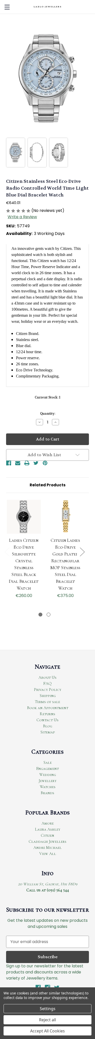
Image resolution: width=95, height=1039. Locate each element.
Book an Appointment (47, 707)
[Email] (17, 463)
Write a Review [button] (22, 217)
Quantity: (47, 413)
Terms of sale (47, 701)
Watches (47, 786)
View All (47, 853)
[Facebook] (8, 463)
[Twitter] (36, 463)
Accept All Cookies (47, 1031)
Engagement (47, 768)
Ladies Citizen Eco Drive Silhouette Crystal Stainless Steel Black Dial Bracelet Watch (24, 564)
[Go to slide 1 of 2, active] (40, 614)
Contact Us (47, 720)
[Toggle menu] (7, 7)
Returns (47, 713)
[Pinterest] (45, 463)
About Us (47, 677)
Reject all (47, 1020)
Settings (47, 1008)
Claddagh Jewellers (47, 841)
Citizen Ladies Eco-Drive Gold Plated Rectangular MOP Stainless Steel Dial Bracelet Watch (65, 564)
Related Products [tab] (48, 485)
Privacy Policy (47, 689)
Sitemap (47, 732)
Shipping (48, 695)
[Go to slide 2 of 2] (48, 614)
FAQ (47, 683)
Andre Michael (47, 847)
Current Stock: (47, 397)
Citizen (47, 835)
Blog (47, 726)
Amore (48, 823)
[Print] (26, 463)
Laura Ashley (47, 829)
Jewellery (47, 780)
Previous (7, 551)
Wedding (47, 774)
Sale (47, 762)
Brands (47, 792)
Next (82, 551)
